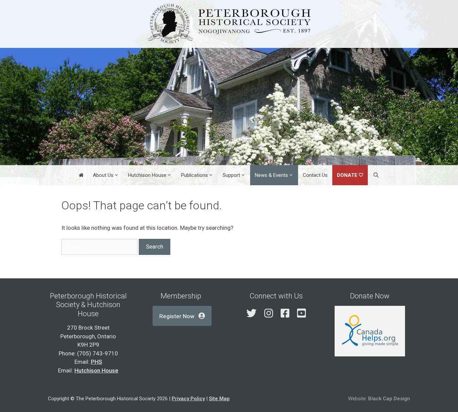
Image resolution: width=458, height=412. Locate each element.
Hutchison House (147, 175)
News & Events (271, 175)
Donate (347, 175)
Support (231, 175)
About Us (103, 175)
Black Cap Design (389, 399)
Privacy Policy (188, 399)
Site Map (219, 399)
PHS (96, 361)
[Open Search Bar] (376, 175)
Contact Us (315, 175)
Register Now (176, 316)
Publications (194, 175)
